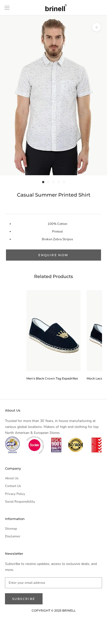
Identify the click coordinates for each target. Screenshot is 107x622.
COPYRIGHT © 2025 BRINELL (54, 610)
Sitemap (11, 528)
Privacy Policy (15, 494)
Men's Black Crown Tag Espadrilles (52, 378)
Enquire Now (53, 255)
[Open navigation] (6, 7)
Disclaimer (12, 536)
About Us (11, 478)
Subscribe (23, 599)
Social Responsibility (20, 501)
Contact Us (13, 486)
